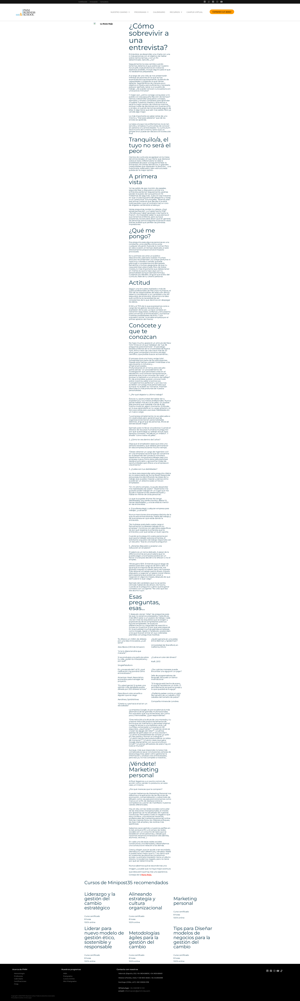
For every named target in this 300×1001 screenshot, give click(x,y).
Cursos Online (69, 979)
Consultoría (104, 2)
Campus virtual (195, 12)
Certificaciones (20, 981)
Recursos (175, 12)
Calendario (159, 12)
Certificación (82, 2)
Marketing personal (185, 901)
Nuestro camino (119, 12)
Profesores (18, 976)
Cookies (20, 998)
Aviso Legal (27, 998)
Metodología (19, 973)
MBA (65, 973)
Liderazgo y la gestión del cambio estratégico (99, 901)
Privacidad (14, 998)
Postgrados (67, 976)
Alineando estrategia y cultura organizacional (145, 901)
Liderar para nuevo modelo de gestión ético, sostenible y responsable (104, 937)
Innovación (94, 2)
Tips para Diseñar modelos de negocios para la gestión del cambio (192, 937)
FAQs (16, 984)
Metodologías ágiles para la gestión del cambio (144, 939)
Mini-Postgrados (70, 981)
